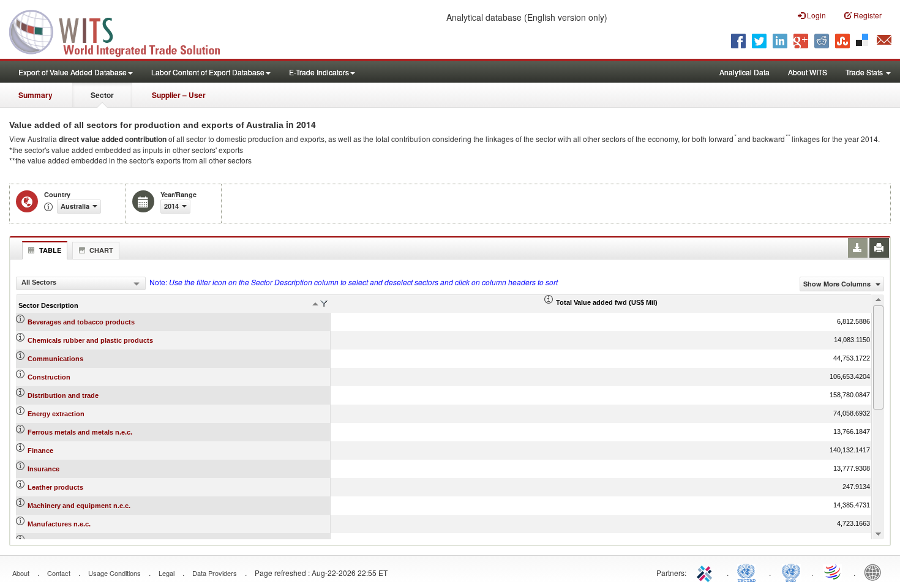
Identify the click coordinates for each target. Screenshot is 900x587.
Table (50, 250)
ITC (706, 571)
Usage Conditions (114, 573)
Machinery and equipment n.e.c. (79, 505)
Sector (102, 94)
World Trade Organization (833, 571)
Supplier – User (179, 94)
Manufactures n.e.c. (59, 524)
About (20, 573)
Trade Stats (865, 72)
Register (867, 15)
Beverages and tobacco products (81, 322)
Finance (40, 450)
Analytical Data (744, 72)
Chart (101, 250)
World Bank (875, 571)
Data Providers (214, 573)
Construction (49, 377)
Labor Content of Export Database (207, 72)
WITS (122, 30)
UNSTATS (791, 571)
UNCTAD (749, 571)
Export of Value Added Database (72, 72)
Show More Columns (837, 283)
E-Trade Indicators (319, 72)
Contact (58, 573)
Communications (55, 358)
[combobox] (81, 283)
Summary (35, 94)
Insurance (43, 469)
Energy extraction (56, 413)
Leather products (55, 487)
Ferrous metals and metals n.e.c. (80, 432)
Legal (166, 573)
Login (815, 15)
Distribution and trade (63, 395)
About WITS (807, 72)
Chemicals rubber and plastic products (90, 340)
